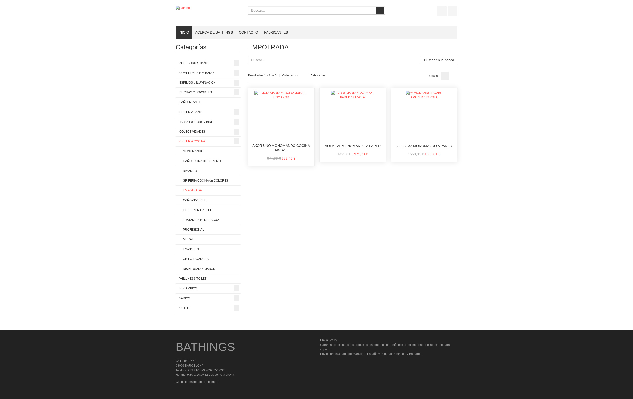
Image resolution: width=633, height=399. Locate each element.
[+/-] (303, 76)
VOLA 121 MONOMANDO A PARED (353, 146)
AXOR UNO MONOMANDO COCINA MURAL (281, 148)
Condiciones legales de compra (197, 382)
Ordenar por (290, 75)
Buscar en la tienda (439, 60)
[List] (453, 76)
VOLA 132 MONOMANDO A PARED (424, 146)
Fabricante (318, 75)
